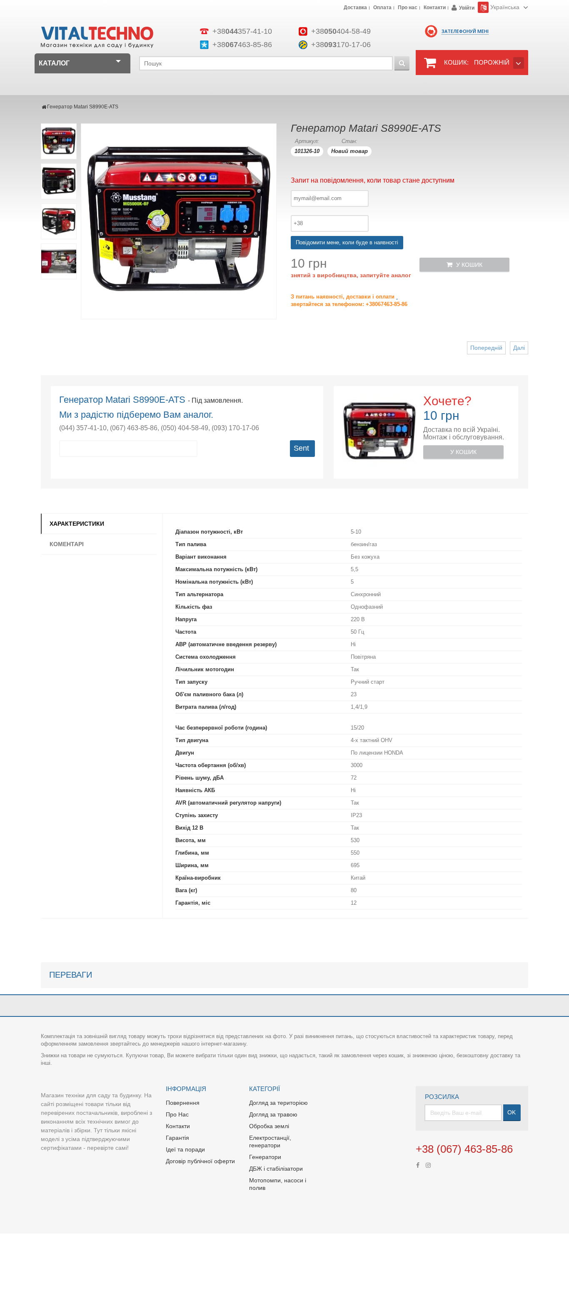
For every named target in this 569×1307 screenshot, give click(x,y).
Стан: (349, 141)
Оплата (382, 8)
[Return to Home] (44, 106)
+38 (242, 31)
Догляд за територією (278, 1102)
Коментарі (67, 544)
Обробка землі (269, 1126)
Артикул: (307, 141)
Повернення (183, 1102)
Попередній (486, 347)
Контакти (435, 8)
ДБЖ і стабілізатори (276, 1168)
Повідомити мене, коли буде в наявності (347, 242)
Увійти (466, 8)
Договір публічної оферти (200, 1161)
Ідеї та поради (185, 1149)
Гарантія (177, 1137)
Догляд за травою (273, 1114)
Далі (519, 347)
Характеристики (77, 523)
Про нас (407, 8)
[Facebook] (417, 1164)
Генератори (265, 1157)
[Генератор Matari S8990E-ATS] (59, 141)
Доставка (355, 8)
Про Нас (177, 1114)
